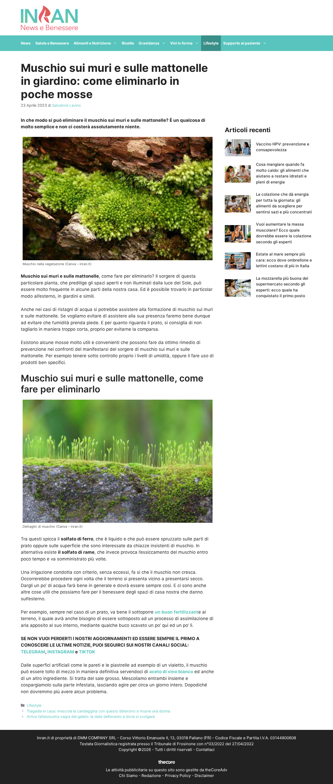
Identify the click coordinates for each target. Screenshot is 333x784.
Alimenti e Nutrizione (92, 43)
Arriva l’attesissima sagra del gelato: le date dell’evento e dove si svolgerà (91, 716)
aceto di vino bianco (171, 671)
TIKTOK (87, 651)
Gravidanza (149, 43)
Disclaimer (204, 775)
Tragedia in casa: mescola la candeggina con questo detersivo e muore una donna (98, 711)
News (26, 43)
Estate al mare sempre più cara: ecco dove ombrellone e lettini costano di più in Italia (284, 260)
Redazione (151, 775)
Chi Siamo (128, 775)
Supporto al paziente (241, 43)
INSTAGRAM (60, 651)
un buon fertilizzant (176, 612)
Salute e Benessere (52, 43)
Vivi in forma (181, 43)
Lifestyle (211, 43)
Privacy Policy (178, 775)
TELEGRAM (33, 651)
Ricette (128, 43)
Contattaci (205, 749)
